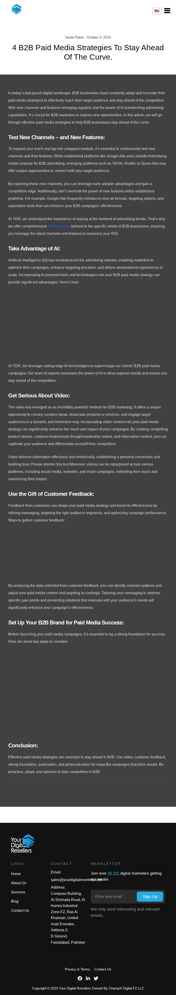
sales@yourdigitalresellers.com (76, 880)
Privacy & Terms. (78, 969)
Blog (15, 901)
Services (18, 892)
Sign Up (150, 896)
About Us (18, 883)
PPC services (59, 226)
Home (16, 874)
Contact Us (20, 910)
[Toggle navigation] (169, 11)
